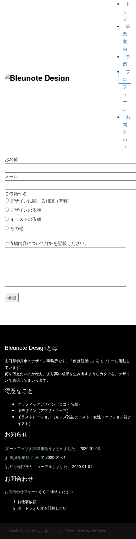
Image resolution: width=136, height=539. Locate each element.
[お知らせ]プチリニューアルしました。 (38, 466)
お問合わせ (126, 131)
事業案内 (126, 37)
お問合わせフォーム (22, 491)
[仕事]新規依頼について (25, 457)
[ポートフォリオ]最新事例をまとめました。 (42, 448)
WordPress (95, 530)
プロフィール (126, 90)
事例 (126, 60)
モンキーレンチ (50, 530)
